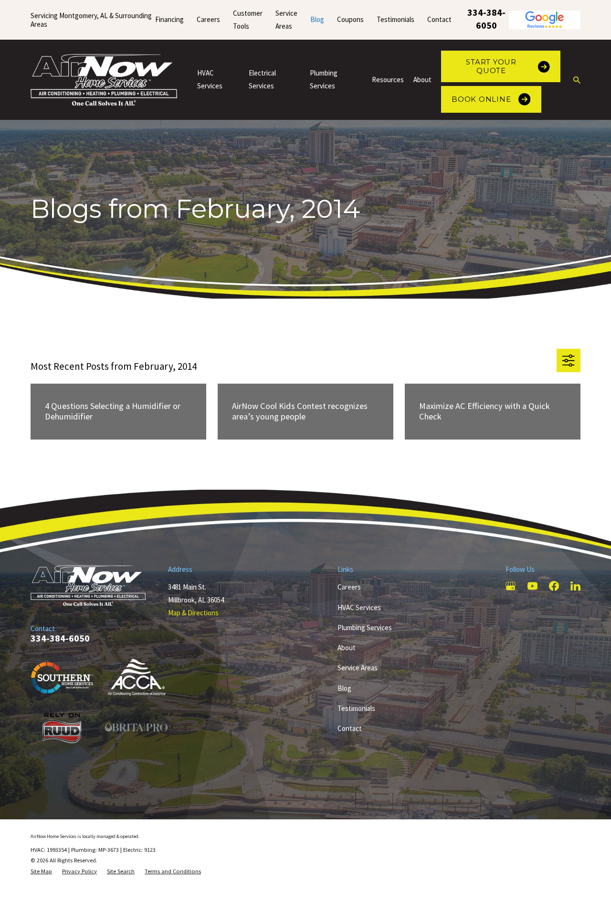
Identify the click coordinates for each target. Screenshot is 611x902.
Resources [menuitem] (388, 79)
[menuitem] (41, 871)
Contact (439, 19)
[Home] (104, 80)
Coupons (350, 19)
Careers (208, 19)
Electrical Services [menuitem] (262, 79)
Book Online (481, 99)
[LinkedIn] (575, 586)
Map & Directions (193, 612)
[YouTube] (532, 586)
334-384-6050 (486, 18)
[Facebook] (554, 586)
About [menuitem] (422, 79)
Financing (169, 19)
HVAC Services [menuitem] (209, 79)
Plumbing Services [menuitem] (323, 79)
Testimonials (395, 19)
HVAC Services (359, 607)
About (346, 647)
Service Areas (357, 667)
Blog (317, 19)
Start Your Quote (491, 66)
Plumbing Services (364, 627)
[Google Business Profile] (511, 586)
